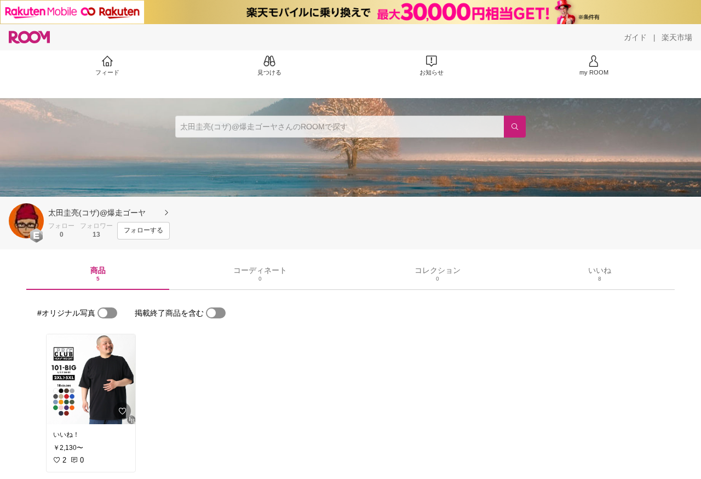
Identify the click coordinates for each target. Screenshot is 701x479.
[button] (26, 220)
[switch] (107, 312)
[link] (91, 379)
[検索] (515, 127)
